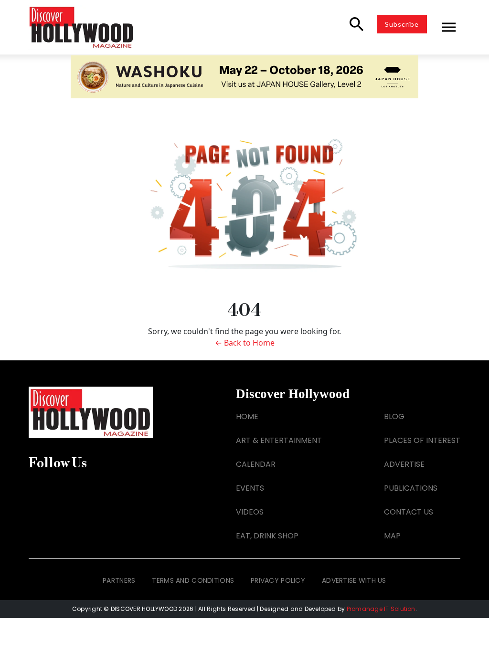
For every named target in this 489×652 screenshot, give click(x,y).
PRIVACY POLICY (278, 580)
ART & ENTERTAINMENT (279, 440)
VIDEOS (250, 511)
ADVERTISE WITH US (354, 580)
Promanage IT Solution (381, 609)
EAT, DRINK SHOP (267, 535)
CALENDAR (256, 464)
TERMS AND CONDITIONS (193, 580)
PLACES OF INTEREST (422, 440)
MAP (392, 535)
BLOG (394, 416)
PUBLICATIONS (410, 488)
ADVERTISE (404, 464)
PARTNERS (119, 580)
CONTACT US (408, 511)
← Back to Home (245, 342)
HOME (247, 416)
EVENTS (250, 488)
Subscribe (402, 24)
